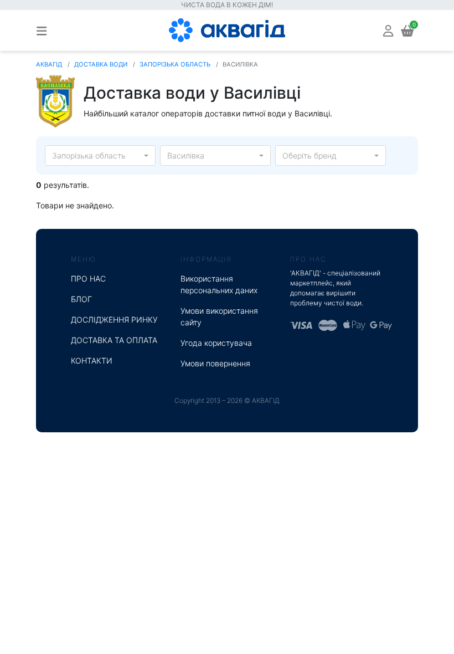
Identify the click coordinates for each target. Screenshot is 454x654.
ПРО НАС (88, 278)
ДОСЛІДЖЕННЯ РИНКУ (114, 319)
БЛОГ (81, 299)
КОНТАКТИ (91, 360)
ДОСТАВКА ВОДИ (100, 64)
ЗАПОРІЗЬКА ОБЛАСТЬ (175, 64)
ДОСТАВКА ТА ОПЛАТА (114, 340)
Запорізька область (89, 155)
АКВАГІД (49, 64)
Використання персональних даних (218, 284)
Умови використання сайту (219, 316)
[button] (388, 30)
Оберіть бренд (309, 155)
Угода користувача (216, 343)
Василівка (185, 155)
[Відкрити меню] (41, 30)
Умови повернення (215, 363)
